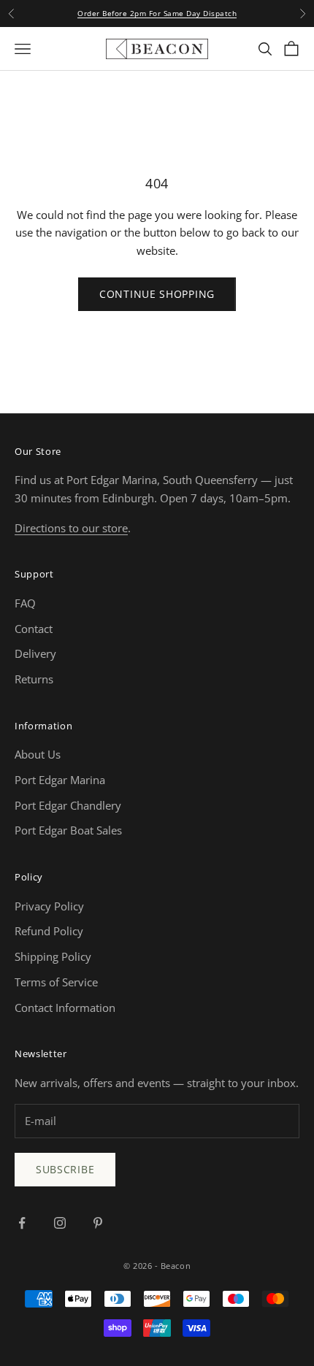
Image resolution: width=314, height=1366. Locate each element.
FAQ (25, 603)
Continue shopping (157, 294)
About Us (38, 754)
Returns (34, 679)
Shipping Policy (53, 956)
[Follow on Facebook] (22, 1223)
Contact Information (65, 1007)
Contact (34, 628)
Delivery (35, 653)
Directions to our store (71, 528)
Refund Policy (49, 931)
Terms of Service (56, 982)
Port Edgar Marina (60, 779)
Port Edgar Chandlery (68, 805)
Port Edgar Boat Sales (68, 830)
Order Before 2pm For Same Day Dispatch (157, 13)
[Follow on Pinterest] (98, 1223)
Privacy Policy (49, 906)
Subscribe (65, 1169)
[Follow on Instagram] (60, 1223)
